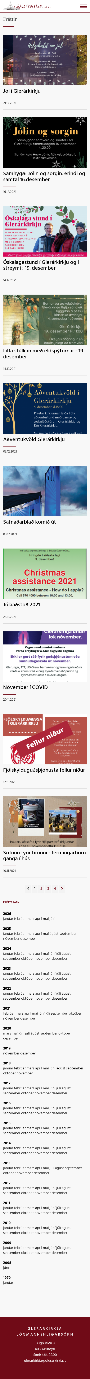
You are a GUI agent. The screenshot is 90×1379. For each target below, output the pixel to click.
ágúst (54, 934)
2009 (7, 1243)
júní (53, 954)
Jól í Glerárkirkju (22, 91)
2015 (6, 1123)
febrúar (20, 919)
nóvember (11, 939)
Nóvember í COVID (25, 687)
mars (31, 919)
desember (28, 939)
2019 (7, 1049)
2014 (7, 1143)
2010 (7, 1223)
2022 (7, 989)
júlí (52, 919)
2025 (7, 929)
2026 (7, 914)
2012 (6, 1183)
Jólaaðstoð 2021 (21, 605)
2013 (6, 1163)
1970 (7, 1278)
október (28, 959)
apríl (39, 919)
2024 (7, 949)
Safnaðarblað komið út (29, 522)
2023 (7, 969)
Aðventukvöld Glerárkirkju (34, 439)
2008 (7, 1263)
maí (46, 919)
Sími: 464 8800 (45, 1355)
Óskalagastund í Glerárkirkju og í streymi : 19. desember (41, 265)
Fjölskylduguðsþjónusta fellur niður (44, 770)
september (68, 934)
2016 (7, 1103)
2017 (6, 1083)
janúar (8, 919)
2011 (6, 1203)
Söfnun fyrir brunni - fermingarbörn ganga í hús (44, 856)
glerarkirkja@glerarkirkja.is (45, 1361)
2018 (7, 1063)
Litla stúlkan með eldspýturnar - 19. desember (43, 354)
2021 (6, 1009)
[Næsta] (62, 889)
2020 (7, 1029)
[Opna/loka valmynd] (83, 6)
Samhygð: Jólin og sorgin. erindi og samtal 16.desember (44, 177)
